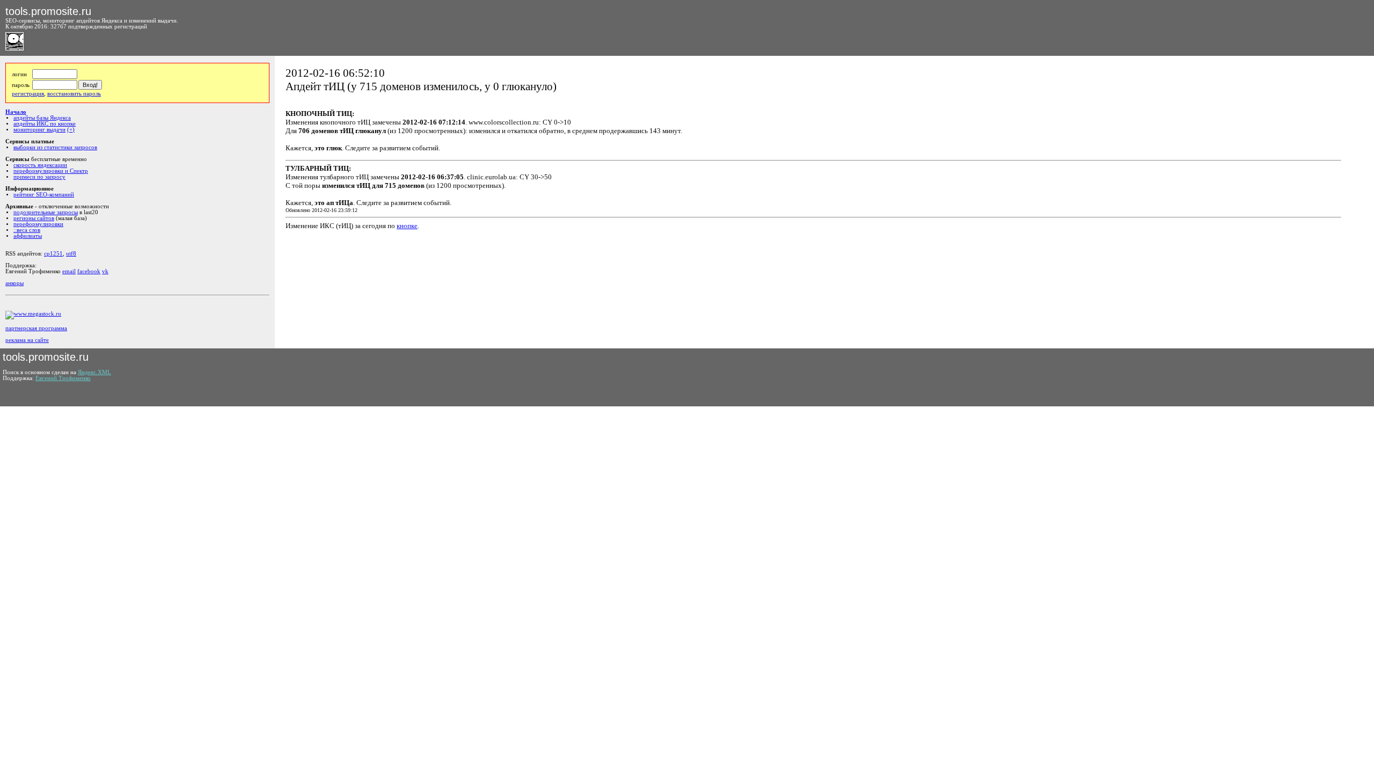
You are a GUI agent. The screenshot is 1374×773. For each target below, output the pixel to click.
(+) (71, 130)
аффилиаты (27, 236)
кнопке (407, 226)
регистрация (28, 94)
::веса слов (26, 230)
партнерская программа (36, 328)
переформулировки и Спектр (50, 171)
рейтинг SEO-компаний (43, 195)
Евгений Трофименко (63, 378)
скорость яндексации (40, 165)
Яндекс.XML (94, 372)
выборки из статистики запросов (55, 147)
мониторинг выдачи (39, 130)
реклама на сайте (27, 340)
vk (105, 271)
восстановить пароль (74, 94)
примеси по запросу (39, 177)
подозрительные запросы (45, 212)
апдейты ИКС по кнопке (44, 124)
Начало (15, 112)
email (69, 271)
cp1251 (53, 254)
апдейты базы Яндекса (42, 118)
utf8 (71, 254)
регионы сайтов (33, 218)
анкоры (14, 283)
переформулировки (38, 224)
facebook (88, 271)
